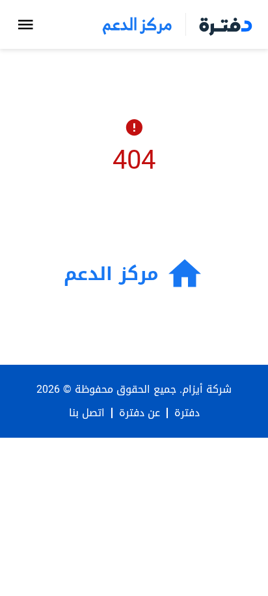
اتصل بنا (87, 413)
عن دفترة (139, 413)
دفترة (187, 413)
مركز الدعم (137, 24)
